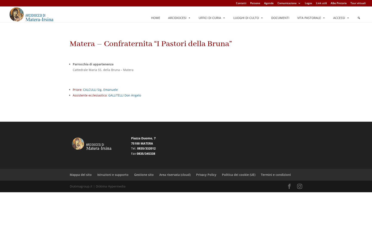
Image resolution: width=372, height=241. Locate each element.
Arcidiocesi (177, 18)
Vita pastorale (309, 18)
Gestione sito (144, 175)
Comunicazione (287, 3)
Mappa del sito (81, 175)
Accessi (339, 18)
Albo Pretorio (339, 3)
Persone (255, 3)
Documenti (280, 18)
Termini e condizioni (276, 175)
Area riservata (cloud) (175, 175)
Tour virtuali (358, 3)
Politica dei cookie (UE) (238, 175)
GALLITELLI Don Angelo (124, 95)
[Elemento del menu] (359, 18)
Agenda (269, 3)
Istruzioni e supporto (113, 175)
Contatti (241, 3)
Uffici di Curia (210, 18)
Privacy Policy (206, 175)
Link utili (321, 3)
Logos (308, 3)
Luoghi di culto (246, 18)
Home (155, 18)
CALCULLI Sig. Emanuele (100, 90)
